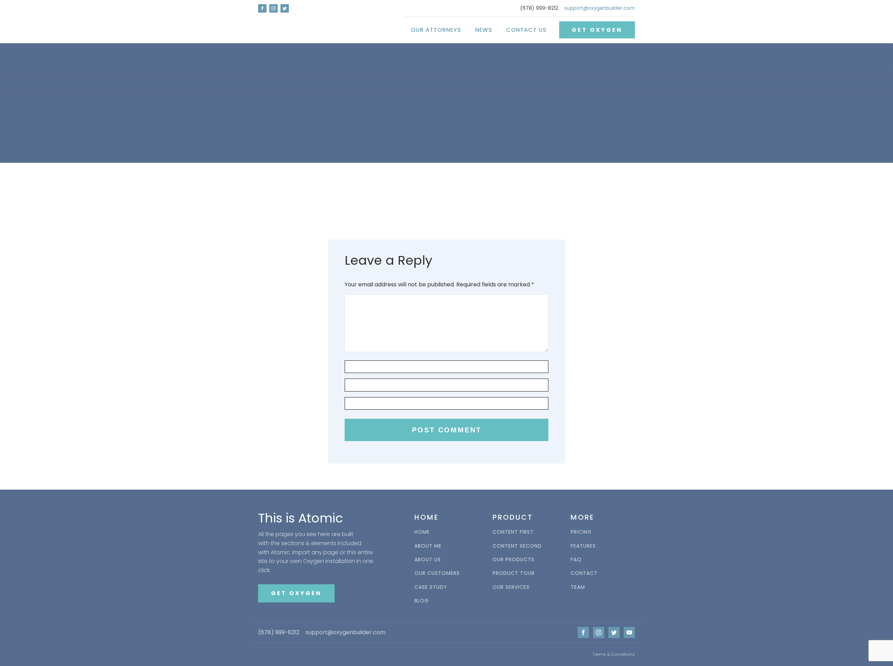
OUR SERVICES (511, 587)
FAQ (576, 559)
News (483, 30)
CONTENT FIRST (513, 532)
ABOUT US (427, 559)
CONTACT (584, 573)
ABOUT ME (428, 546)
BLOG (421, 600)
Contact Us (526, 30)
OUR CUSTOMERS (437, 573)
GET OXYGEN (597, 30)
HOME (422, 532)
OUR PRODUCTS (513, 559)
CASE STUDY (430, 587)
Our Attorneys (436, 30)
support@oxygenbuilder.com (599, 8)
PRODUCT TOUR (514, 573)
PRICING (581, 532)
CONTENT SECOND (517, 546)
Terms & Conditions (614, 654)
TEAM (578, 587)
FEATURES (583, 546)
